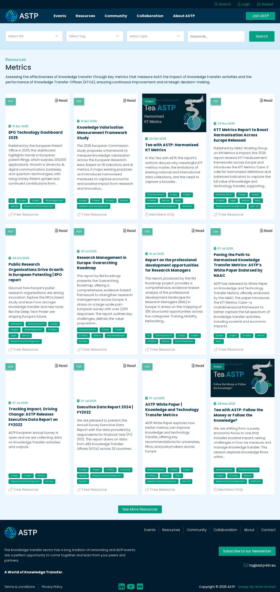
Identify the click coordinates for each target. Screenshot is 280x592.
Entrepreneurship (247, 469)
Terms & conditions (19, 587)
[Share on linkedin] (122, 587)
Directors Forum (155, 194)
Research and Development (38, 206)
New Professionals (116, 335)
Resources (85, 15)
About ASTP (184, 15)
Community (116, 15)
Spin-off (255, 206)
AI (12, 200)
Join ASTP (260, 15)
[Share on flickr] (140, 587)
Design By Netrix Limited (257, 587)
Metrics (14, 206)
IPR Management (54, 200)
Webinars (187, 206)
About (249, 529)
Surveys (83, 341)
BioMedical (16, 324)
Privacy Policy (52, 587)
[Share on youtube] (131, 587)
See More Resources (140, 509)
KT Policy (110, 200)
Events (60, 15)
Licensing (125, 469)
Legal (233, 200)
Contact (268, 529)
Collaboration (150, 15)
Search (262, 36)
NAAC (178, 200)
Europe (22, 200)
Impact (35, 200)
